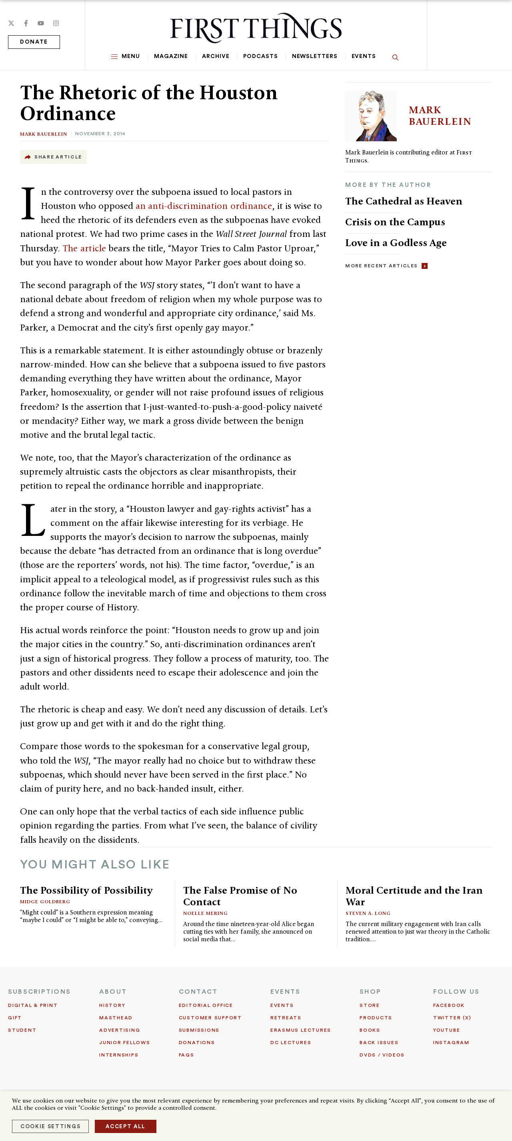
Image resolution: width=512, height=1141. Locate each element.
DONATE (34, 42)
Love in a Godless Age (396, 242)
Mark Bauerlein (43, 134)
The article (84, 248)
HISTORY (112, 1005)
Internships (118, 1055)
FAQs (186, 1055)
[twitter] (11, 23)
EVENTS (285, 992)
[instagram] (56, 23)
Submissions (199, 1030)
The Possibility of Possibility (86, 890)
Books (370, 1030)
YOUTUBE (446, 1030)
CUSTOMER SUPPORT (210, 1017)
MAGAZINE (171, 56)
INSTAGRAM (451, 1042)
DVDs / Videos (382, 1055)
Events (364, 56)
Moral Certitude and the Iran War (414, 896)
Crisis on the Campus (395, 221)
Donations (197, 1042)
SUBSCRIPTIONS (39, 992)
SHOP (370, 992)
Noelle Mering (205, 913)
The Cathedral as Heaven (403, 201)
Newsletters (315, 56)
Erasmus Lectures (300, 1030)
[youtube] (41, 23)
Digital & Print (33, 1005)
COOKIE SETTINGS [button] (50, 1126)
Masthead (116, 1017)
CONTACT (198, 992)
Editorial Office (206, 1005)
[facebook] (26, 23)
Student (22, 1030)
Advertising (119, 1030)
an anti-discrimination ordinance (204, 205)
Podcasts (260, 56)
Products (376, 1017)
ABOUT (113, 992)
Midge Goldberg (45, 901)
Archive (215, 56)
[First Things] (256, 28)
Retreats (286, 1017)
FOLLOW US (456, 992)
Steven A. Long (368, 913)
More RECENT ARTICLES (381, 265)
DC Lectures (290, 1042)
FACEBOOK (449, 1005)
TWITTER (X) (452, 1017)
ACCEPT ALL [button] (126, 1126)
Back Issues (379, 1042)
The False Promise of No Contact (240, 896)
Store (370, 1005)
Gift (15, 1017)
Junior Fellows (124, 1042)
